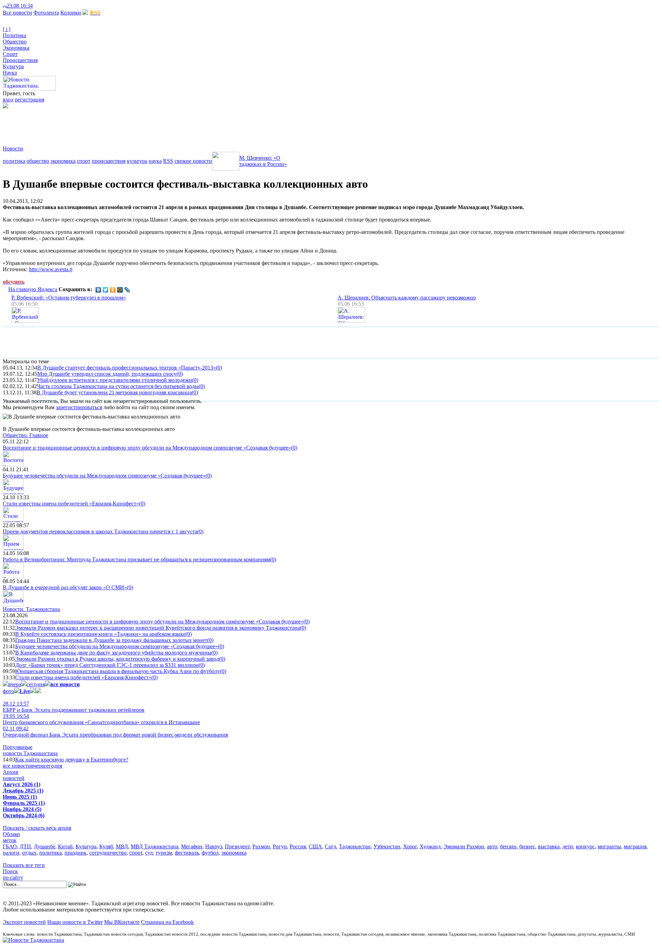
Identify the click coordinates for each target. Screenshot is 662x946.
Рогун (280, 846)
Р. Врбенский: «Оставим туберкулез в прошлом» (68, 297)
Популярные (17, 747)
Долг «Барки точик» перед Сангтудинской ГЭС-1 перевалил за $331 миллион (107, 665)
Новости (13, 148)
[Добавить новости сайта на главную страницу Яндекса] (36, 6)
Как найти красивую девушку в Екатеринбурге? (71, 759)
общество (38, 161)
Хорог (410, 846)
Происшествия (20, 60)
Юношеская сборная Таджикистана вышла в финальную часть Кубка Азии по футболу (117, 671)
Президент (237, 846)
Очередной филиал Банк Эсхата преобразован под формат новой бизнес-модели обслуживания (115, 732)
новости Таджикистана (30, 753)
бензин (508, 846)
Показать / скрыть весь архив (37, 828)
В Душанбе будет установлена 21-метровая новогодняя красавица (114, 392)
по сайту (13, 877)
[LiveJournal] (127, 289)
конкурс (585, 846)
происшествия (109, 161)
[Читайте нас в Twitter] (41, 6)
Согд (330, 846)
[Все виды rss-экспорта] (52, 6)
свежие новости (193, 161)
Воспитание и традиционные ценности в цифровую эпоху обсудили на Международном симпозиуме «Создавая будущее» (147, 448)
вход (8, 99)
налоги (11, 853)
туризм (164, 853)
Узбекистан (386, 846)
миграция (635, 846)
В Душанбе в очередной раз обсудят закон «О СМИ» (65, 587)
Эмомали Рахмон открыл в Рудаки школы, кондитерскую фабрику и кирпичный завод (117, 659)
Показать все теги (24, 865)
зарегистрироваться (79, 407)
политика (14, 161)
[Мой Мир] (120, 289)
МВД (122, 846)
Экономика (16, 48)
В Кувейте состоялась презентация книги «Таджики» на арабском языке (100, 634)
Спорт (10, 54)
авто (492, 846)
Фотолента (46, 13)
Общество (15, 42)
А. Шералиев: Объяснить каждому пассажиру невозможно (407, 297)
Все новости (17, 13)
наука (155, 161)
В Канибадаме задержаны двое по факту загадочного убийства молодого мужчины (113, 653)
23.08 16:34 (20, 6)
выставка (549, 846)
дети (567, 846)
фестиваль (187, 853)
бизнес (527, 846)
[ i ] (6, 29)
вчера (14, 684)
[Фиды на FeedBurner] (46, 6)
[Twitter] (105, 289)
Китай (65, 846)
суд (149, 853)
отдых (29, 853)
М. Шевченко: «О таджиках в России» (263, 161)
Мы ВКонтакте (122, 922)
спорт (83, 161)
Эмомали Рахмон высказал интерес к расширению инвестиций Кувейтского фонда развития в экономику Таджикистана (157, 628)
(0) (219, 368)
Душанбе (44, 846)
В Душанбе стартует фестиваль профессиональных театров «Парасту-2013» (126, 368)
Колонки (70, 13)
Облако (11, 834)
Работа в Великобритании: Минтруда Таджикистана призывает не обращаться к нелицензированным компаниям (136, 559)
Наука (10, 73)
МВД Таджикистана (154, 846)
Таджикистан (355, 846)
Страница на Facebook (167, 922)
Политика (14, 35)
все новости (17, 766)
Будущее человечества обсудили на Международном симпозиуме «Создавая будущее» (104, 476)
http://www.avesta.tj (50, 269)
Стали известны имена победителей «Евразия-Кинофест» (71, 503)
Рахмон (261, 846)
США (315, 846)
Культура (13, 66)
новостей (13, 778)
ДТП (25, 846)
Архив (10, 772)
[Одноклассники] (113, 289)
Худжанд (430, 846)
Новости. (31, 609)
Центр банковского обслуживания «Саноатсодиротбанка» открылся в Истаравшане (101, 719)
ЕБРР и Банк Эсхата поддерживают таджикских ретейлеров (73, 707)
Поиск (10, 871)
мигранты (609, 846)
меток (10, 840)
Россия (298, 846)
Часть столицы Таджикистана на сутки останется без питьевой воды (118, 386)
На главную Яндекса (32, 289)
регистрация (29, 99)
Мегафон (191, 846)
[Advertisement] (128, 123)
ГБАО (10, 846)
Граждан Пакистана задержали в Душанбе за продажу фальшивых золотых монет (111, 640)
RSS (168, 161)
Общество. (25, 435)
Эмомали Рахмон (463, 846)
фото (8, 691)
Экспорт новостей (24, 922)
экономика (63, 161)
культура (137, 161)
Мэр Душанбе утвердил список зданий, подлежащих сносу (107, 374)
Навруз (213, 846)
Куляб (106, 846)
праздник (75, 853)
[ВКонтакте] (98, 289)
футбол (210, 853)
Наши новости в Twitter (75, 922)
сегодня (36, 684)
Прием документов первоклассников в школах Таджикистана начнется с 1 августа (100, 531)
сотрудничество (108, 853)
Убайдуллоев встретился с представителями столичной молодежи (114, 380)
